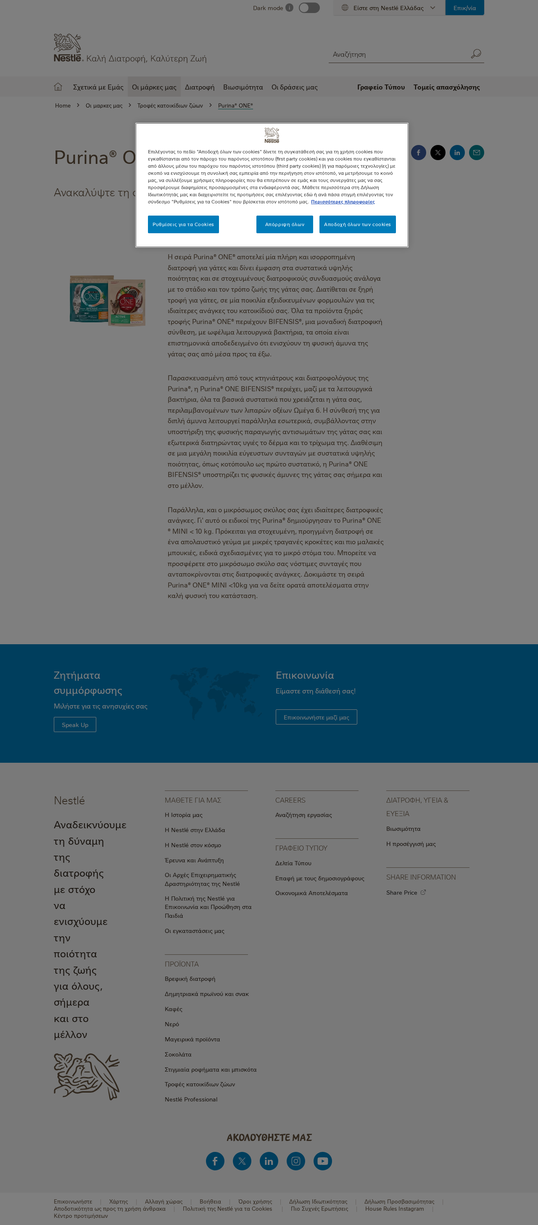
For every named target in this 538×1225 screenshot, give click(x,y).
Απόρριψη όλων (284, 224)
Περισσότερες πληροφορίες (343, 201)
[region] (272, 185)
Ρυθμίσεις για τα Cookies (183, 224)
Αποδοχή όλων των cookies (357, 224)
